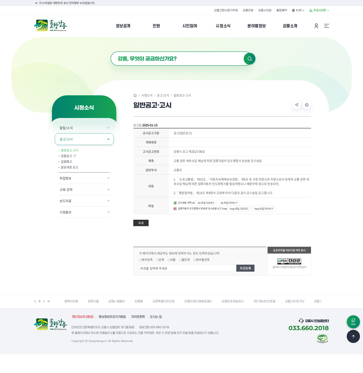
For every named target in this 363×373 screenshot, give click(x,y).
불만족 (186, 259)
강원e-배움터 (111, 301)
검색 (249, 59)
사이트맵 (326, 25)
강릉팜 (133, 301)
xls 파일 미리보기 (228, 202)
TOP (353, 336)
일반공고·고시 (69, 150)
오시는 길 (156, 317)
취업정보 (65, 178)
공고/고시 (66, 139)
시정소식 (146, 95)
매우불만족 (203, 259)
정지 (39, 301)
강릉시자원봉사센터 (321, 301)
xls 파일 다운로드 (206, 202)
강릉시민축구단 (289, 301)
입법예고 (66, 161)
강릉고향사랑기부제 (226, 10)
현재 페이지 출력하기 (306, 104)
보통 (173, 259)
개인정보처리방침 (82, 317)
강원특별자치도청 (158, 301)
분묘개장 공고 (69, 167)
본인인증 (316, 25)
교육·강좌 (66, 189)
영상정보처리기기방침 (112, 317)
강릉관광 (248, 10)
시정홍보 (65, 212)
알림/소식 (66, 127)
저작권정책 (138, 317)
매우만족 (147, 259)
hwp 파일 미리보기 (263, 208)
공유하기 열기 (296, 104)
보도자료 (65, 200)
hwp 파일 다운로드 (239, 208)
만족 (161, 259)
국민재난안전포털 (259, 301)
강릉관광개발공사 (227, 301)
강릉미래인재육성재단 (192, 301)
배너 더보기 (49, 301)
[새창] (322, 338)
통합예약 (281, 10)
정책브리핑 (66, 301)
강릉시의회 (264, 10)
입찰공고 (66, 156)
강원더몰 (87, 301)
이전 (35, 301)
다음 (44, 301)
